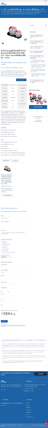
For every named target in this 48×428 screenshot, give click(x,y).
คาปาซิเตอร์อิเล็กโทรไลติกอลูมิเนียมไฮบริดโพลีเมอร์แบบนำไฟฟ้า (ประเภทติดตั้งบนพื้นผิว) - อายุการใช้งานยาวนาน (38, 66)
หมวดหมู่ (7, 12)
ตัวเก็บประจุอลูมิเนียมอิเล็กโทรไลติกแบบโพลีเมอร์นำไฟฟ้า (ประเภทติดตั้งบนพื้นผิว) (25, 12)
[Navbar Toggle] (46, 4)
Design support (30, 416)
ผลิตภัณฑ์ (28, 407)
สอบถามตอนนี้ (21, 79)
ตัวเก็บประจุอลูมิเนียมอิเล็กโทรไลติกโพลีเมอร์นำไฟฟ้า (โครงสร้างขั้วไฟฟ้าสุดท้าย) (37, 42)
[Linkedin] (4, 389)
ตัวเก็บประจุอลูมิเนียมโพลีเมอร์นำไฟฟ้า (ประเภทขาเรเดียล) (37, 47)
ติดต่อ (28, 414)
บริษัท (28, 405)
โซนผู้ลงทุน (29, 412)
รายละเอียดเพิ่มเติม (38, 121)
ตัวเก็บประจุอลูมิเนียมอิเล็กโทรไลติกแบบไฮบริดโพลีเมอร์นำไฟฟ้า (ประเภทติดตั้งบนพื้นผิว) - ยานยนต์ (19, 14)
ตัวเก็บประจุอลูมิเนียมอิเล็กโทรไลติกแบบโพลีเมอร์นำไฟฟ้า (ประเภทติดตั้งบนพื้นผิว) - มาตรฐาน (38, 61)
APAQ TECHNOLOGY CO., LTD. (13, 425)
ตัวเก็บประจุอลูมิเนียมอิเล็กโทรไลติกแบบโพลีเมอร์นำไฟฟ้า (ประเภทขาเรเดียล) (37, 81)
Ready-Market (44, 425)
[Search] (45, 25)
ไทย (46, 0)
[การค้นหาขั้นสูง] (46, 423)
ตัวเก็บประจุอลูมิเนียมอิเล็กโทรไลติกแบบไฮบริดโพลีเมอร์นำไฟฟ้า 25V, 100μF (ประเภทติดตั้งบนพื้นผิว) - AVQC (6, 179)
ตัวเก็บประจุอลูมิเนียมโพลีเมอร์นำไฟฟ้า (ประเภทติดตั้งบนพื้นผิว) (37, 52)
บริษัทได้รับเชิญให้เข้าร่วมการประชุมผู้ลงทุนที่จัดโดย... (12, 403)
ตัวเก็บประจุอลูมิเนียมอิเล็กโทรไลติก (7, 362)
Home (4, 12)
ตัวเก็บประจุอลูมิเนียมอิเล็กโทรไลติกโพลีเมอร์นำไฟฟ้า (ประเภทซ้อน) (37, 36)
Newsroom (29, 409)
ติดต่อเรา (14, 362)
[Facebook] (1, 389)
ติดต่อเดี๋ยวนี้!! (40, 373)
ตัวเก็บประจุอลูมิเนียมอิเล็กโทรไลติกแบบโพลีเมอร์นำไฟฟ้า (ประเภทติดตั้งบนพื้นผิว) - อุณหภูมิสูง (38, 70)
